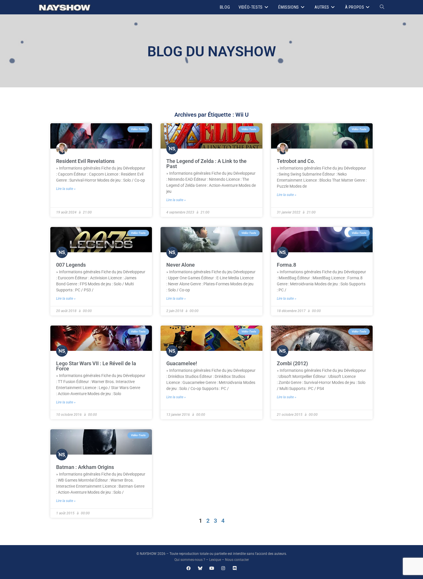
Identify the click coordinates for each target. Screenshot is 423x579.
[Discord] (235, 568)
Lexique (215, 560)
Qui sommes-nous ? (189, 560)
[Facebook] (188, 568)
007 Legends (71, 265)
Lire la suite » (66, 189)
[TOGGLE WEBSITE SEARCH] (382, 7)
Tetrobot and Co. (296, 161)
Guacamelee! (181, 363)
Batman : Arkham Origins (85, 467)
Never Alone (180, 265)
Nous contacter (237, 560)
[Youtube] (211, 568)
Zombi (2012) (292, 363)
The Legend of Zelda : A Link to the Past (206, 163)
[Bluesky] (200, 568)
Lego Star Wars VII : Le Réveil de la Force (96, 366)
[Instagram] (223, 568)
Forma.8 (286, 265)
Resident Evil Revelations (85, 161)
